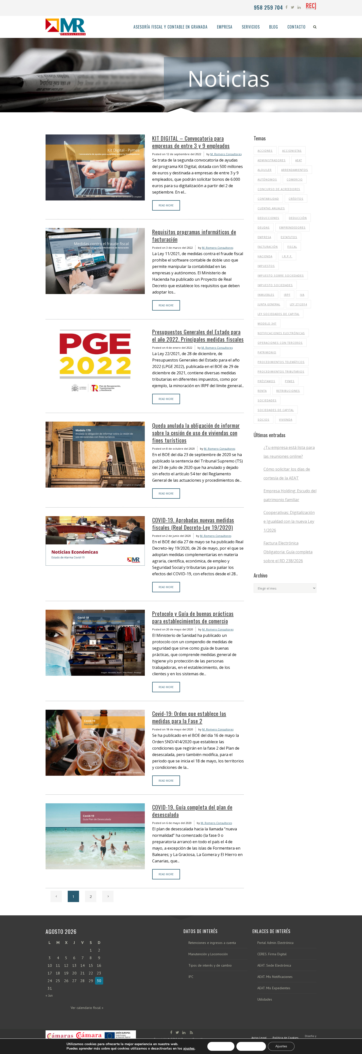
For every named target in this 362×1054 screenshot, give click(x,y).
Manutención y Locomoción (208, 954)
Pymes (290, 381)
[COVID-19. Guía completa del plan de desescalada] (95, 836)
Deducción (298, 218)
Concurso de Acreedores (279, 189)
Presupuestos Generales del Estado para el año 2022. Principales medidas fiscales (198, 335)
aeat (298, 160)
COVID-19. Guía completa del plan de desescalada (192, 810)
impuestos (266, 266)
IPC (190, 977)
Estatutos (289, 237)
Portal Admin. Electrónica (275, 943)
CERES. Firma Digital (272, 954)
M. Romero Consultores (226, 154)
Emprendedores (292, 227)
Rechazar (251, 1046)
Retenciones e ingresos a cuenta (212, 943)
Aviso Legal (259, 1037)
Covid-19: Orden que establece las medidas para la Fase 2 (189, 717)
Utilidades (264, 999)
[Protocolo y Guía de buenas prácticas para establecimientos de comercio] (95, 643)
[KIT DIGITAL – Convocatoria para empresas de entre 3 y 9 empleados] (95, 167)
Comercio (295, 179)
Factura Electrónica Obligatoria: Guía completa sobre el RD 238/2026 (288, 551)
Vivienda (285, 419)
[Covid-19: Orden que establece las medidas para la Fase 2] (95, 743)
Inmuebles (266, 294)
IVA (302, 294)
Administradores (272, 160)
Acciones (265, 150)
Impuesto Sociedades (275, 285)
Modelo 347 (267, 323)
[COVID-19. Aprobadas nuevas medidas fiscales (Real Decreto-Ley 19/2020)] (95, 541)
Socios (263, 419)
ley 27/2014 (298, 304)
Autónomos (267, 179)
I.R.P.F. (287, 256)
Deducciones (268, 218)
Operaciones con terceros (280, 343)
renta (262, 391)
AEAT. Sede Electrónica (274, 965)
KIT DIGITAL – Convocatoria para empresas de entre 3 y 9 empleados (191, 141)
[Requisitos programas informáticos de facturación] (95, 261)
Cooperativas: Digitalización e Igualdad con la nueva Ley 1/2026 (289, 521)
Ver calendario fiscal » (87, 1007)
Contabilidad (268, 198)
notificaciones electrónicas (281, 333)
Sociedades (267, 400)
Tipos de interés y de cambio (210, 965)
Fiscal (292, 246)
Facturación (268, 246)
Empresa (264, 237)
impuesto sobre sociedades (281, 275)
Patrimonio (267, 352)
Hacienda (265, 256)
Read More (166, 205)
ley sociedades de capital (278, 314)
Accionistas (292, 150)
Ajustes (281, 1046)
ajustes (189, 1048)
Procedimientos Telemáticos (281, 362)
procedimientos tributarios (281, 371)
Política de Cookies (285, 1037)
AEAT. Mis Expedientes (273, 988)
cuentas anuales (271, 208)
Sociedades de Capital (276, 410)
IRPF (287, 294)
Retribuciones (288, 391)
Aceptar (221, 1046)
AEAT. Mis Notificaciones (275, 977)
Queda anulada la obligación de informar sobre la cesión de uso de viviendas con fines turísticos (196, 432)
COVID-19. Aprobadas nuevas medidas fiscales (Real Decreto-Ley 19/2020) (193, 523)
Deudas (264, 227)
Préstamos (266, 381)
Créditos (296, 198)
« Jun (49, 995)
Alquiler (265, 170)
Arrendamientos (294, 170)
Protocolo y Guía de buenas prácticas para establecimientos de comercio (193, 617)
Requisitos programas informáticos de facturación (194, 235)
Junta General (269, 304)
